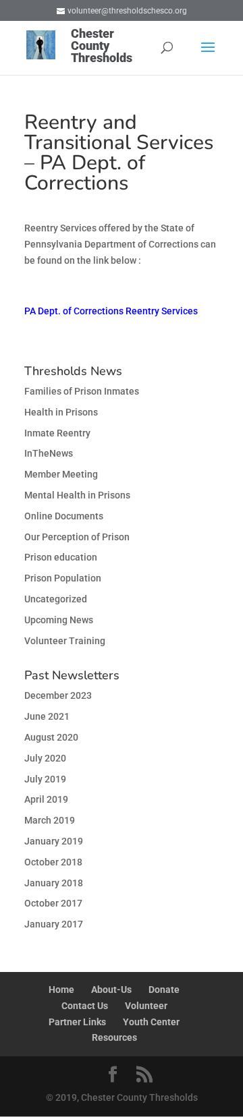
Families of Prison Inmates (81, 391)
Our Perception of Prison (77, 537)
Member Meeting (61, 474)
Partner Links (77, 1021)
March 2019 (49, 820)
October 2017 (53, 903)
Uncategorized (55, 599)
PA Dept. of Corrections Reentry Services (111, 311)
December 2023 (58, 695)
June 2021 (47, 716)
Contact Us (84, 1005)
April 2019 (46, 799)
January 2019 (53, 841)
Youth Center (151, 1021)
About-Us (111, 989)
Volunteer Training (64, 640)
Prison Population (62, 578)
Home (61, 989)
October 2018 (53, 862)
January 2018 (53, 883)
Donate (164, 989)
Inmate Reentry (57, 433)
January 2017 (53, 924)
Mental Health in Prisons (77, 495)
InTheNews (48, 453)
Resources (114, 1037)
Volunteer (146, 1005)
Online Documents (63, 516)
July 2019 (45, 779)
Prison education (60, 557)
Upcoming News (58, 619)
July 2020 (45, 758)
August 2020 (51, 737)
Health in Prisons (61, 412)
